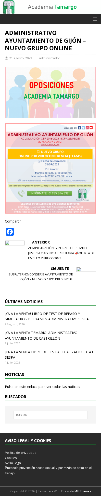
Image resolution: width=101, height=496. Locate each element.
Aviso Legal (13, 463)
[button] (94, 18)
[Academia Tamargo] (50, 11)
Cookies (11, 458)
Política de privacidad (21, 452)
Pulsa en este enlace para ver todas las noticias (42, 386)
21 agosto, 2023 (20, 58)
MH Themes (83, 491)
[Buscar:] (51, 415)
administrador (49, 58)
